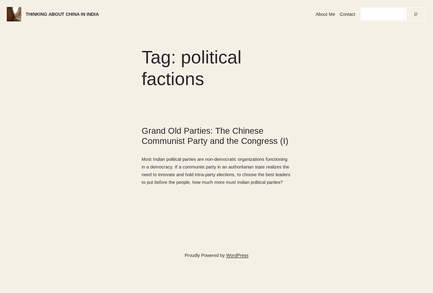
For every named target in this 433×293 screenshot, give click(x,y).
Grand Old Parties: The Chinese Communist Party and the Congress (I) (215, 136)
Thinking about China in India (62, 14)
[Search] (415, 14)
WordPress (237, 255)
